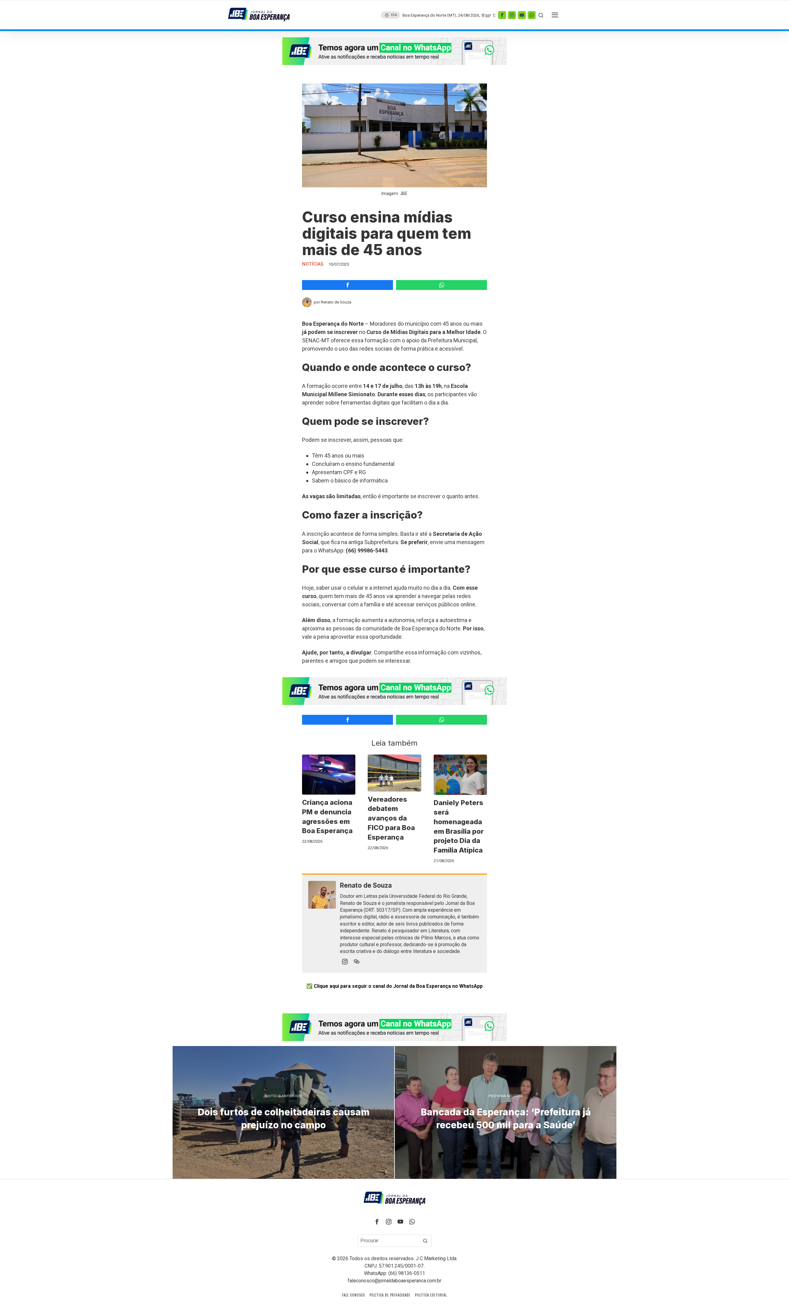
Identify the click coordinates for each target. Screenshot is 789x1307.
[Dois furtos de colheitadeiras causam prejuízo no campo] (283, 1112)
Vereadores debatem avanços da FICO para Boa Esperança (391, 818)
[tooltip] (502, 15)
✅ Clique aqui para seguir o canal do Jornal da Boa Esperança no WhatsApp (394, 986)
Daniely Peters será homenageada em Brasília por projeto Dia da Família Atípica (459, 826)
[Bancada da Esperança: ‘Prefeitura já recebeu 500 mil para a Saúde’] (505, 1112)
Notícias (313, 264)
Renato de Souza (336, 302)
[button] (425, 1241)
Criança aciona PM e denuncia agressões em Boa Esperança (327, 816)
